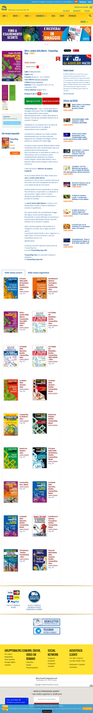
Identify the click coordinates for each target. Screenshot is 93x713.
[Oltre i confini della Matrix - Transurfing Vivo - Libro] (12, 66)
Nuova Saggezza (37, 82)
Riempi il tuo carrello (81, 7)
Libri (4, 16)
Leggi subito (68, 110)
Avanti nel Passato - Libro (23, 450)
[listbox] (34, 67)
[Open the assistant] (5, 708)
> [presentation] (47, 44)
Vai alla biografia (68, 93)
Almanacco (40, 16)
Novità (28, 665)
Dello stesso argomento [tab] (38, 272)
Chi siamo (66, 11)
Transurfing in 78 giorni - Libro (24, 416)
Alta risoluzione (12, 119)
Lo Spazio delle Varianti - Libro (23, 383)
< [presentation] (45, 44)
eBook (15, 16)
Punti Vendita (10, 659)
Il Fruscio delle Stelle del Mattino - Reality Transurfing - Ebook (53, 453)
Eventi (62, 16)
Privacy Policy (87, 708)
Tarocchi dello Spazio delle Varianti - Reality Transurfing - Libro (53, 556)
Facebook (51, 661)
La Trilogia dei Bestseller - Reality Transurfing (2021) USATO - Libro (53, 352)
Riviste (83, 22)
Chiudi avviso (47, 711)
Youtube (51, 666)
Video (27, 16)
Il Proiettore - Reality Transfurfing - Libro (24, 553)
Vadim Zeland (29, 62)
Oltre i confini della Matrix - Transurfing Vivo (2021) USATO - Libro (24, 318)
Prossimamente (32, 668)
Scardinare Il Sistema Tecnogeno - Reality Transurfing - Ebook (53, 521)
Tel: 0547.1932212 (76, 658)
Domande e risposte (77, 664)
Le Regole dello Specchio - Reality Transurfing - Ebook (53, 487)
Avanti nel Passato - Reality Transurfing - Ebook (53, 418)
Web (4, 119)
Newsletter (77, 11)
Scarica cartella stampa (12, 123)
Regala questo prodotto (51, 101)
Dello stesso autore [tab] (13, 272)
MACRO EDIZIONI (41, 79)
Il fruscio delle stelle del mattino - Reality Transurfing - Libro (24, 283)
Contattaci (73, 667)
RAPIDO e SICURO (15, 606)
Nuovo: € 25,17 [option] (32, 67)
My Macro (72, 16)
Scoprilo (15, 153)
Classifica (29, 662)
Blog (53, 16)
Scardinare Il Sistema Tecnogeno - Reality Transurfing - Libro (53, 283)
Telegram (51, 658)
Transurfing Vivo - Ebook (24, 483)
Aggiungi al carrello (33, 101)
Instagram (51, 663)
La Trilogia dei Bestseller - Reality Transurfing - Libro (53, 317)
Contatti (87, 11)
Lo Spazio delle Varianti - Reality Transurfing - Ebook (53, 385)
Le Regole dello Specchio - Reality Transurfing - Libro (24, 351)
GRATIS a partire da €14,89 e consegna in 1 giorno (34, 607)
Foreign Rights (10, 662)
